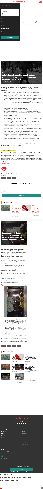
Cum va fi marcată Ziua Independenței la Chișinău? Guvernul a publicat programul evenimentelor (30, 368)
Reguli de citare (4, 439)
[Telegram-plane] (25, 423)
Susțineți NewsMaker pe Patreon (8, 442)
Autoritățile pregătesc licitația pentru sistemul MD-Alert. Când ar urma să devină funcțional (37, 209)
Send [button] (1, 488)
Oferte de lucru (4, 437)
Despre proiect (4, 431)
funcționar (14, 345)
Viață (12, 205)
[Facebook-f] (17, 423)
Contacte (3, 435)
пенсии (9, 178)
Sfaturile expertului (25, 442)
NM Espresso (24, 431)
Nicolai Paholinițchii (6, 81)
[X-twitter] (19, 423)
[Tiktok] (23, 423)
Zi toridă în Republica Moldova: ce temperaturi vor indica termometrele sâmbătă (30, 377)
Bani (3, 72)
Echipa (2, 433)
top (3, 178)
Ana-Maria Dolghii (15, 215)
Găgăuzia (23, 435)
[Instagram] (21, 423)
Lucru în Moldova (25, 439)
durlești (9, 345)
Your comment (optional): (9, 480)
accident (3, 345)
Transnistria (24, 433)
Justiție (23, 437)
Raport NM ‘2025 (25, 444)
